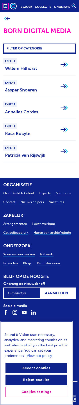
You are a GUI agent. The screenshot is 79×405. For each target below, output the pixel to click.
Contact (9, 202)
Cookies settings (36, 392)
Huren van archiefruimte (52, 233)
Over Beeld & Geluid (18, 193)
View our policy (39, 356)
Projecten (10, 263)
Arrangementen (15, 224)
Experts (45, 193)
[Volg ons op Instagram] (15, 312)
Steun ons (63, 193)
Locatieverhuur (43, 224)
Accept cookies (36, 368)
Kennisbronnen (48, 263)
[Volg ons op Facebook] (5, 312)
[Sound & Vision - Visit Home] (9, 6)
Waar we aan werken (19, 254)
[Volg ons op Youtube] (24, 312)
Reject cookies (36, 380)
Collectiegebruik (15, 233)
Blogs (27, 263)
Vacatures (56, 202)
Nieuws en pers (32, 202)
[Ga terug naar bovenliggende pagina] (7, 19)
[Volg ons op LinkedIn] (33, 312)
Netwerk (46, 254)
